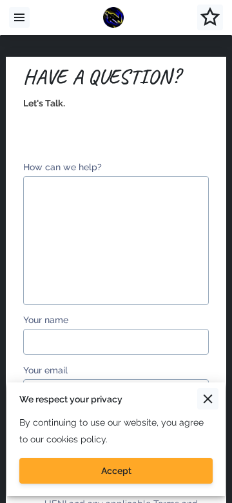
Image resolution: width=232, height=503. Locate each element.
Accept (116, 471)
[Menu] (19, 17)
